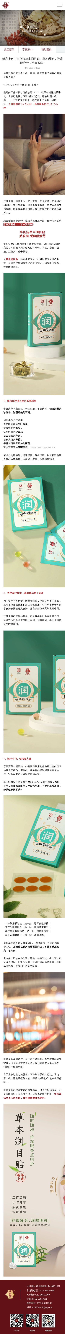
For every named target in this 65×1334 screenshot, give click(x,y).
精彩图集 (46, 49)
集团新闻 (9, 49)
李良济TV (27, 49)
